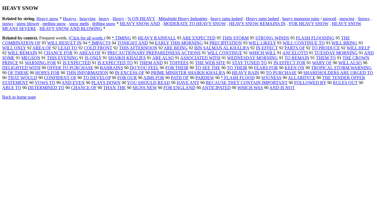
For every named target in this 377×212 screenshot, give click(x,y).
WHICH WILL (262, 53)
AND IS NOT (282, 87)
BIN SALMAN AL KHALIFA (221, 48)
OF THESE (18, 72)
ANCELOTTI (295, 53)
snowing (346, 18)
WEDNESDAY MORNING (252, 57)
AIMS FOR (153, 77)
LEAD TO (67, 48)
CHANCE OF (84, 87)
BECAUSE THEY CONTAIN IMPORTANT (247, 82)
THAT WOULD (22, 77)
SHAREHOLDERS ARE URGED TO (338, 72)
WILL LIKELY (262, 43)
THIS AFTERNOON (138, 48)
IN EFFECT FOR (290, 62)
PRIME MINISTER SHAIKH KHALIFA (188, 72)
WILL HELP (358, 48)
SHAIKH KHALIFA (127, 57)
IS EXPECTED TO (115, 62)
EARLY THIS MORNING (179, 43)
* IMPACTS (99, 43)
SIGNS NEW (144, 87)
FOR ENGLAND (179, 87)
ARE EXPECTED (199, 38)
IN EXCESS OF (129, 72)
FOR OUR (127, 77)
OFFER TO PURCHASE (70, 67)
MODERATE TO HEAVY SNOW (194, 23)
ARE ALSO (163, 57)
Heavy (118, 18)
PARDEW (204, 77)
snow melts (79, 23)
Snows (364, 18)
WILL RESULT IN (64, 43)
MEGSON (30, 57)
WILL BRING (344, 43)
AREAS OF (90, 53)
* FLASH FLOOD (238, 77)
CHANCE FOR (58, 53)
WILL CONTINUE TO (304, 43)
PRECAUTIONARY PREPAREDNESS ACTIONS (154, 53)
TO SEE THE (207, 67)
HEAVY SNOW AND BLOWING (70, 28)
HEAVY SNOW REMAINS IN (257, 23)
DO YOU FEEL (144, 67)
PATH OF (180, 77)
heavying (87, 18)
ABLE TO (11, 87)
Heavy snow (47, 18)
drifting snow (103, 23)
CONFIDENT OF (60, 77)
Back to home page (19, 97)
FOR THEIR (177, 67)
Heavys (69, 18)
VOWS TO (45, 82)
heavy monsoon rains (300, 18)
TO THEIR (237, 67)
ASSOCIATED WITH (200, 57)
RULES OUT (345, 82)
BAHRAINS (111, 67)
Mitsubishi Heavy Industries (182, 18)
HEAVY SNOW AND (140, 23)
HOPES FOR (47, 72)
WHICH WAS (250, 87)
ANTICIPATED (216, 87)
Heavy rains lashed (262, 18)
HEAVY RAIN (245, 72)
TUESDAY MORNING (336, 53)
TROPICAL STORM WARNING (341, 67)
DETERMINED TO (46, 87)
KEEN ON (294, 67)
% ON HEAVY (141, 18)
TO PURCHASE (281, 72)
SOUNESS (271, 77)
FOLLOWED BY (310, 82)
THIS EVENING (62, 57)
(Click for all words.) (87, 38)
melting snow (54, 23)
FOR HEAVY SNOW (308, 23)
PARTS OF (295, 48)
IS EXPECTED (77, 62)
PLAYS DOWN (106, 82)
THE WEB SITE (210, 62)
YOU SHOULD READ (148, 82)
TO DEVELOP (97, 77)
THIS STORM (235, 38)
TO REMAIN (297, 57)
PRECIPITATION (225, 43)
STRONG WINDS (272, 38)
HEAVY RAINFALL (157, 38)
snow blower (28, 23)
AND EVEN (73, 82)
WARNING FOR (40, 62)
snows (7, 23)
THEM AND (151, 62)
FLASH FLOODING (315, 38)
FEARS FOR (266, 67)
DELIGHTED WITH (21, 67)
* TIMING (121, 38)
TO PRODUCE (326, 48)
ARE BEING (176, 48)
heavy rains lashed (227, 18)
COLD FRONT (98, 48)
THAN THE (114, 87)
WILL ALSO (350, 62)
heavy (104, 18)
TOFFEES (179, 62)
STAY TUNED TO (249, 62)
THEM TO (326, 57)
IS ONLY (93, 57)
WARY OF (322, 62)
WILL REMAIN (22, 53)
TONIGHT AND (132, 43)
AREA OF (41, 48)
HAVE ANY (188, 82)
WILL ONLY (14, 48)
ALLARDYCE (301, 77)
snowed (329, 18)
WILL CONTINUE (224, 53)
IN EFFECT (267, 48)
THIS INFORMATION (87, 72)
